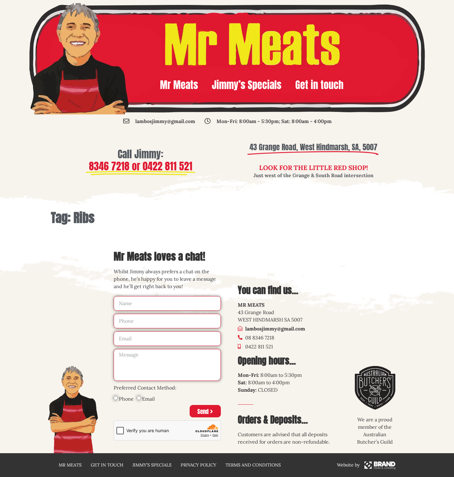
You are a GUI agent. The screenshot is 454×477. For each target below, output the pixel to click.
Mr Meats (179, 84)
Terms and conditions (253, 465)
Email (148, 399)
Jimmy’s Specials (246, 84)
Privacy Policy (198, 465)
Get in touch (319, 84)
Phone (126, 399)
